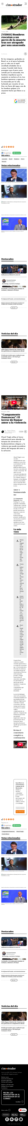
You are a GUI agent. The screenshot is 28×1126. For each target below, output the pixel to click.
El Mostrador (5, 53)
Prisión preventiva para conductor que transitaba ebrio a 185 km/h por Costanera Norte (12, 356)
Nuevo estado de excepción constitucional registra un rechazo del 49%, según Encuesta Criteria (22, 639)
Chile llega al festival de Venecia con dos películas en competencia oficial (12, 350)
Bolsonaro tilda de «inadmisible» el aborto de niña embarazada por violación (12, 182)
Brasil (10, 159)
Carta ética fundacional (7, 1078)
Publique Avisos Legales (7, 1086)
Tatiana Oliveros (11, 430)
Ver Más (13, 307)
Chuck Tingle (19, 831)
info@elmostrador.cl (13, 1074)
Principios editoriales (6, 1080)
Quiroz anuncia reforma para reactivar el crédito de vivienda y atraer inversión (12, 303)
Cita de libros (5, 834)
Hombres (16, 159)
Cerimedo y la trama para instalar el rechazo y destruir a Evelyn (12, 289)
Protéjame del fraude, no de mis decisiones (13, 299)
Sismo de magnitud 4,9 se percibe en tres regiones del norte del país (22, 550)
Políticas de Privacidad (6, 1082)
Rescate (4, 161)
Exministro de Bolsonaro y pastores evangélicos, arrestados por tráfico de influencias (12, 231)
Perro (22, 159)
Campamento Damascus (8, 831)
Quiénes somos (5, 1077)
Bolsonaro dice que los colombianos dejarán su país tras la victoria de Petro (12, 198)
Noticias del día (9, 333)
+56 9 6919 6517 (4, 1074)
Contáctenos (4, 1088)
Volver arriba (4, 1110)
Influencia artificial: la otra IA (10, 275)
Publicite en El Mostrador (7, 1084)
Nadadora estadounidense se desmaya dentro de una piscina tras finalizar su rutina (13, 887)
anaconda (4, 159)
